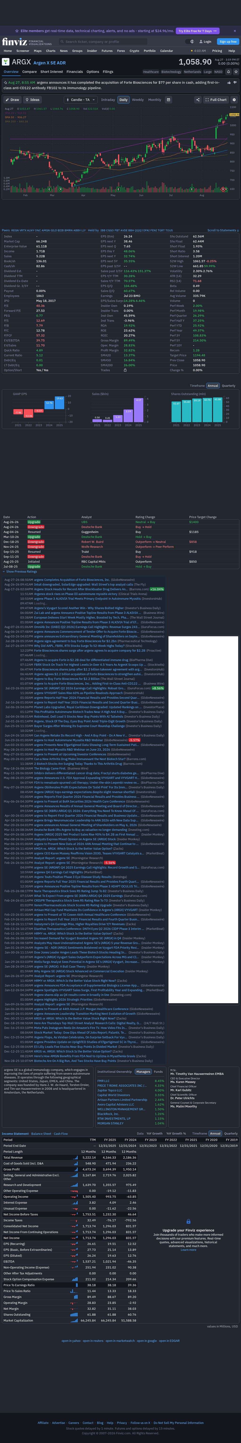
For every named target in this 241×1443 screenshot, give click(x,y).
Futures (107, 51)
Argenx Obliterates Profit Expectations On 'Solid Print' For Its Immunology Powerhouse (93, 787)
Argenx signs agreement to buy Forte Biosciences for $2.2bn (75, 641)
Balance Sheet (41, 1133)
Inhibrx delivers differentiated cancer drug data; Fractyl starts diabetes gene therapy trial (95, 773)
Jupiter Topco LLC (109, 1090)
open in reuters (93, 1341)
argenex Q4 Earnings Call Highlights (58, 872)
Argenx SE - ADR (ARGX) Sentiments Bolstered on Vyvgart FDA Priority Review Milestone (94, 947)
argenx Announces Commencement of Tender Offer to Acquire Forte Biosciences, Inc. (92, 631)
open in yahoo (71, 1341)
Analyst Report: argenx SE (52, 858)
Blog (100, 1423)
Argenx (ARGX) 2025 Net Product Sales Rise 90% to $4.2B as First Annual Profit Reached (95, 834)
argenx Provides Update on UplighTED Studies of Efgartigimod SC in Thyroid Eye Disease (94, 1042)
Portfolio (150, 51)
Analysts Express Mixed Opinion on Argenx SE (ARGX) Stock (75, 839)
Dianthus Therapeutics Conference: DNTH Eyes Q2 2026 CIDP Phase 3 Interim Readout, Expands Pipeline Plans (110, 929)
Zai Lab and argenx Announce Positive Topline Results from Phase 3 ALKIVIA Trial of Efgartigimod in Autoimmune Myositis (116, 613)
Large (208, 72)
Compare (29, 71)
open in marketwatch (120, 1341)
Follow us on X (140, 1423)
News (64, 51)
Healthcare (151, 72)
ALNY (30, 230)
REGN (15, 230)
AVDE (124, 230)
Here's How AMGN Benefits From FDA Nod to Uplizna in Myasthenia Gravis (84, 1056)
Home (8, 51)
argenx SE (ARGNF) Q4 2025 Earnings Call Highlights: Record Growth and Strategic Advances (98, 867)
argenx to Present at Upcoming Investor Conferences (70, 754)
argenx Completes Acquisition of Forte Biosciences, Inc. (72, 580)
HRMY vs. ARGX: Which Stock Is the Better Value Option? (73, 933)
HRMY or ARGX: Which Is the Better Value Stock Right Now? (75, 980)
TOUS (169, 230)
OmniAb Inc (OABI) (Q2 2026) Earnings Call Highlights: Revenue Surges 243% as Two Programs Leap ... (104, 627)
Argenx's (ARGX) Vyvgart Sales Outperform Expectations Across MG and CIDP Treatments (95, 957)
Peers (6, 230)
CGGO (110, 230)
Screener (22, 51)
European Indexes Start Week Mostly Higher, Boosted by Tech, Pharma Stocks (88, 617)
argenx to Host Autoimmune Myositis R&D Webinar (68, 740)
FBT (117, 230)
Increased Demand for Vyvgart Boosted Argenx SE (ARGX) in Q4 (77, 938)
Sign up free (228, 41)
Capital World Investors (113, 1095)
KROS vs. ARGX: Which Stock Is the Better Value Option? (73, 1051)
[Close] (235, 31)
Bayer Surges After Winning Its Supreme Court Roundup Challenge (79, 726)
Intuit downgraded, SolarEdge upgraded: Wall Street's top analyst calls (83, 584)
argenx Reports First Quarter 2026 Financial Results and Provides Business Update (90, 796)
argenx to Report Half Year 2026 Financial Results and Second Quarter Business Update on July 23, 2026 (106, 702)
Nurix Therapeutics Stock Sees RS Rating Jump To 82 (70, 891)
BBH (131, 230)
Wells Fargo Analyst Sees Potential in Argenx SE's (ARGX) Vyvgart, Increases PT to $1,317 (95, 962)
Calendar (166, 51)
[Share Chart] (198, 100)
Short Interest (51, 71)
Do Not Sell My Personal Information (179, 1423)
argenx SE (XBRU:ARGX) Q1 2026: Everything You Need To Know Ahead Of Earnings (91, 811)
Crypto (134, 51)
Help (232, 51)
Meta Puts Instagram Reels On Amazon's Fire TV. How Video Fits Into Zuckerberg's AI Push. (96, 1028)
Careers (73, 1423)
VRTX (23, 230)
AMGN (46, 230)
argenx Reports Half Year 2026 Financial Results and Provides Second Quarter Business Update (99, 697)
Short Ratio (177, 251)
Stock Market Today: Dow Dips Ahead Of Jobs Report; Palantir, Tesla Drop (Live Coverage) (95, 1032)
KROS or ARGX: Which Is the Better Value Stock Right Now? (74, 1018)
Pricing (217, 51)
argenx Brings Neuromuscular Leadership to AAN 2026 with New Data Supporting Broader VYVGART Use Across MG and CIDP (120, 820)
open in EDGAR (169, 1341)
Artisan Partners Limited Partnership (122, 1100)
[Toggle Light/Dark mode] (190, 41)
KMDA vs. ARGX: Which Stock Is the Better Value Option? (73, 848)
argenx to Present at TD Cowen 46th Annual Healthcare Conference (80, 914)
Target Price (178, 355)
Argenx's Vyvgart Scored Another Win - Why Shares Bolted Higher (79, 608)
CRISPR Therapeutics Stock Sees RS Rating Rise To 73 (71, 900)
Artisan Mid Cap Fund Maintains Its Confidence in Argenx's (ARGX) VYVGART (86, 910)
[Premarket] (191, 50)
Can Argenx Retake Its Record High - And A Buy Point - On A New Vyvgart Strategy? (91, 735)
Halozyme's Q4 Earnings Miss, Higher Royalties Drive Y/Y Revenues (79, 924)
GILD (54, 230)
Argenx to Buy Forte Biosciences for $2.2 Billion (67, 679)
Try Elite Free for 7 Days (195, 31)
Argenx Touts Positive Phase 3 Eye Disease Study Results (73, 877)
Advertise (58, 1423)
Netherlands (192, 72)
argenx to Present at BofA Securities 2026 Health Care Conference (79, 801)
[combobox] (103, 41)
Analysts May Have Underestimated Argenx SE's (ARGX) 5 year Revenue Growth (88, 943)
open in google (147, 1341)
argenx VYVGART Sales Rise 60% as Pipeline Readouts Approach (78, 693)
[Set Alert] (228, 71)
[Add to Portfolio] (236, 71)
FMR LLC (103, 1081)
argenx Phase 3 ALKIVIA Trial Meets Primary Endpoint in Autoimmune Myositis (87, 598)
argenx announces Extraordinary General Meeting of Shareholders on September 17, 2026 (96, 636)
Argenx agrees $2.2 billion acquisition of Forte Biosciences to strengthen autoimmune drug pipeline (101, 674)
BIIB (61, 230)
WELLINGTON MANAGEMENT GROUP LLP (122, 1109)
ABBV (77, 230)
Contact (88, 1423)
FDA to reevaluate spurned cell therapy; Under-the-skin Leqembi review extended (90, 782)
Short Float (177, 246)
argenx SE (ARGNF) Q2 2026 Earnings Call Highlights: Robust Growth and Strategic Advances (97, 688)
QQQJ (139, 230)
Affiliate (43, 1423)
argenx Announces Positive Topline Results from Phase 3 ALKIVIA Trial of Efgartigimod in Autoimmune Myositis (109, 622)
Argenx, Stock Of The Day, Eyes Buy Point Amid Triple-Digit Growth (79, 721)
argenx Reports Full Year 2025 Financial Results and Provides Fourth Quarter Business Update (98, 881)
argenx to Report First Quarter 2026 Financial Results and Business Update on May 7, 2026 (96, 815)
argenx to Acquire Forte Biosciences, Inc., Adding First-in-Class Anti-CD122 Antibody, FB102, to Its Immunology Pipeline (117, 683)
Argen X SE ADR (49, 63)
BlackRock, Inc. (108, 1114)
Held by (93, 230)
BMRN (68, 230)
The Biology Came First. (50, 768)
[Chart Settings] (234, 100)
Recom (174, 350)
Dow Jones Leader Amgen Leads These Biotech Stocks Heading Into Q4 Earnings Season (94, 952)
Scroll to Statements (222, 230)
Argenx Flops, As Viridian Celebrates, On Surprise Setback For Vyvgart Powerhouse (91, 1037)
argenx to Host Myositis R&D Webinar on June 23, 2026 (72, 749)
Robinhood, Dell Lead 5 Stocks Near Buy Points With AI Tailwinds (78, 716)
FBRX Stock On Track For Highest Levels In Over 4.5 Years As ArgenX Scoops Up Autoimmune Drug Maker (106, 664)
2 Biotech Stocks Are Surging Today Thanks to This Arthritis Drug (78, 763)
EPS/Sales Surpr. (112, 301)
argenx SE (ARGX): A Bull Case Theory (60, 966)
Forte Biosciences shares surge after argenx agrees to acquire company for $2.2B (89, 650)
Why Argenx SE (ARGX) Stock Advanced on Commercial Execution (79, 971)
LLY (83, 230)
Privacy (122, 1423)
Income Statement (15, 1133)
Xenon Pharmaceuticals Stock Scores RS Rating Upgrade (73, 905)
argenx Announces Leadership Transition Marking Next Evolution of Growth (85, 1013)
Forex (121, 51)
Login (207, 41)
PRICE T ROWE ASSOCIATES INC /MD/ (122, 1085)
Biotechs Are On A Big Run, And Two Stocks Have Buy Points (75, 1061)
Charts (50, 51)
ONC (38, 230)
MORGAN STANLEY (110, 1123)
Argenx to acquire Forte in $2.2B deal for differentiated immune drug (81, 660)
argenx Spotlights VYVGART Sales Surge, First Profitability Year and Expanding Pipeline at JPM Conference (107, 990)
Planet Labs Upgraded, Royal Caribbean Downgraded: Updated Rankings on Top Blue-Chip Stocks (101, 707)
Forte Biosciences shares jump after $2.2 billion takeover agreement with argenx (89, 669)
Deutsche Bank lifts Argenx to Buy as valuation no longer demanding (80, 830)
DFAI (146, 230)
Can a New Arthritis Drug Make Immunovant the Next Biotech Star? (79, 759)
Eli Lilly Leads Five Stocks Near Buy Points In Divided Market (75, 1046)
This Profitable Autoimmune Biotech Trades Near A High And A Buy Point (83, 712)
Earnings (106, 296)
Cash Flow (61, 1133)
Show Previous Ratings (21, 571)
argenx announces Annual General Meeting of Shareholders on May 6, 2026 (85, 825)
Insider (92, 51)
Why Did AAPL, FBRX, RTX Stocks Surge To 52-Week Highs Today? (79, 646)
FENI (153, 230)
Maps (37, 51)
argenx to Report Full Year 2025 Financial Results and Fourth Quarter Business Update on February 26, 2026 (108, 919)
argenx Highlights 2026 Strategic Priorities (63, 999)
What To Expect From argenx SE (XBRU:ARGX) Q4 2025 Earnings (78, 896)
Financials (75, 71)
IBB (102, 230)
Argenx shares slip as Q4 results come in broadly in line (71, 995)
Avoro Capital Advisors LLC (115, 1104)
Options (93, 71)
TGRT (161, 230)
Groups (77, 51)
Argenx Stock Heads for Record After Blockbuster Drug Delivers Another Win (86, 589)
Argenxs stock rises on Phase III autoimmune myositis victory (75, 594)
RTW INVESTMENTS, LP (113, 1118)
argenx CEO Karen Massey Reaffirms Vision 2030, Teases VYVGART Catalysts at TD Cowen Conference (103, 853)
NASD (218, 72)
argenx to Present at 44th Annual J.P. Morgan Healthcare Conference (81, 1009)
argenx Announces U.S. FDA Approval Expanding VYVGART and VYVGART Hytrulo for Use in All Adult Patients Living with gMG (119, 778)
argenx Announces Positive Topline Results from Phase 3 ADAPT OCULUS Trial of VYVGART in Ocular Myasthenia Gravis (114, 886)
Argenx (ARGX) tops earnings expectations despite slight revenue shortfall (84, 792)
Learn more (188, 1250)
